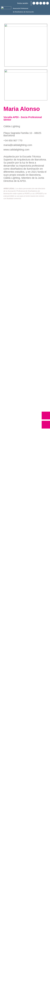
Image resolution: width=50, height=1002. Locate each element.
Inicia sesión (22, 3)
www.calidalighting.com (16, 149)
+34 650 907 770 (12, 140)
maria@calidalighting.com (17, 145)
